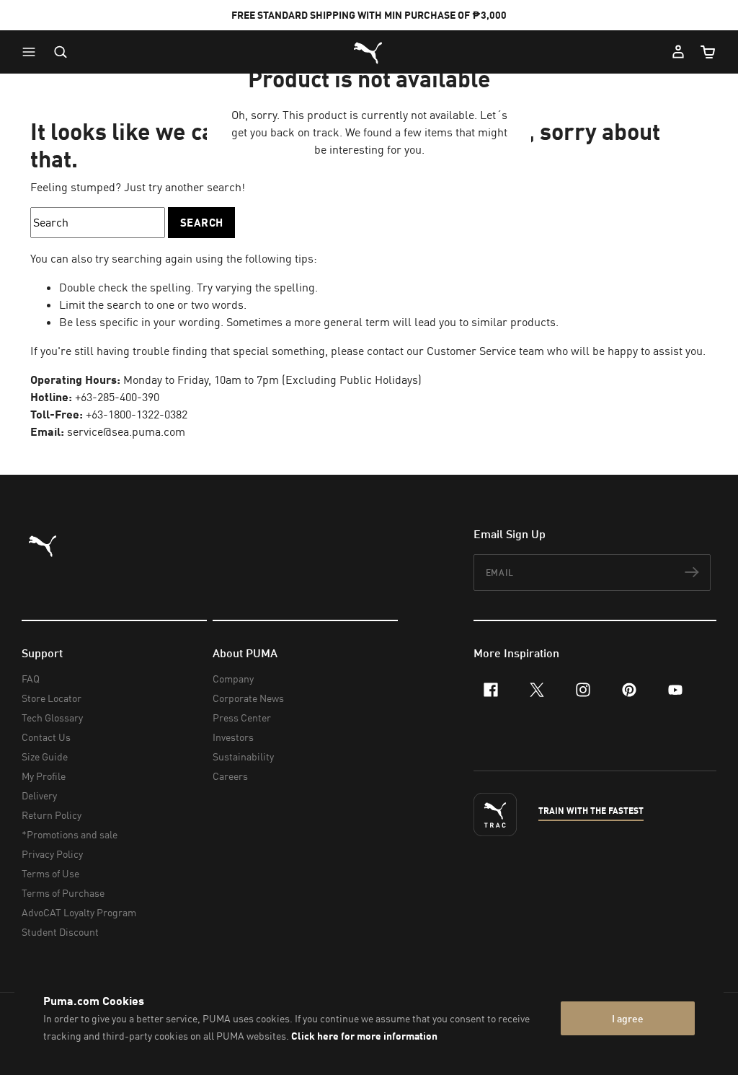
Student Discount (60, 932)
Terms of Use (50, 873)
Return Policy (51, 815)
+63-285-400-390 (117, 397)
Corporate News (248, 698)
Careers (230, 776)
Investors (233, 737)
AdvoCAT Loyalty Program (79, 912)
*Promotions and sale (69, 834)
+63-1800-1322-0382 (136, 414)
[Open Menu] (32, 52)
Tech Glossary (52, 717)
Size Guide (45, 756)
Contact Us (46, 737)
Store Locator (51, 698)
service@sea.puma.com (126, 431)
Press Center (242, 717)
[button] (32, 52)
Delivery (39, 795)
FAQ (31, 678)
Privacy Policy (52, 854)
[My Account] (678, 52)
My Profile (44, 776)
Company (233, 678)
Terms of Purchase (63, 893)
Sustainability (243, 756)
